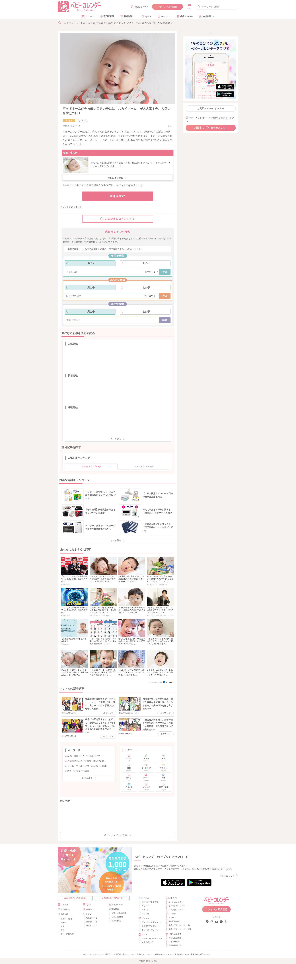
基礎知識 (128, 16)
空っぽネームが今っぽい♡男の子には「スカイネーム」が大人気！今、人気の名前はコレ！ (132, 22)
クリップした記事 (117, 835)
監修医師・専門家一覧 (113, 898)
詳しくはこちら (227, 875)
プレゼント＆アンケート (152, 922)
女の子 (146, 263)
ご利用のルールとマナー (210, 108)
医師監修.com (174, 921)
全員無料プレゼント (150, 926)
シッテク (172, 914)
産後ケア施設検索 (119, 913)
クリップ (109, 713)
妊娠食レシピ (91, 922)
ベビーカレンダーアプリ (152, 938)
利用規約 (194, 954)
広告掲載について (182, 954)
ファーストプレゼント (151, 930)
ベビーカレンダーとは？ (93, 954)
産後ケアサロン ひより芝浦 (179, 929)
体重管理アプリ (148, 942)
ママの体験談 (82, 771)
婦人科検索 (116, 921)
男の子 (91, 263)
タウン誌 (145, 914)
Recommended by (155, 682)
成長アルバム (186, 16)
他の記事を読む (115, 178)
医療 (69, 771)
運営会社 (108, 954)
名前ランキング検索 (150, 902)
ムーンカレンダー (176, 902)
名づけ (84, 120)
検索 (164, 271)
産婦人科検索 (117, 917)
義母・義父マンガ (95, 761)
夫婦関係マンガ (74, 761)
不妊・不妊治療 (67, 934)
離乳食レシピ (91, 918)
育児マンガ (94, 755)
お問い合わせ (204, 954)
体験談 (89, 909)
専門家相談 (108, 16)
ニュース (89, 16)
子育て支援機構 (175, 938)
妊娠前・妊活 (66, 919)
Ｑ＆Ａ (148, 16)
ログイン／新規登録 (167, 6)
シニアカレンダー (176, 910)
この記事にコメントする (120, 218)
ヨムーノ (172, 917)
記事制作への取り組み (76, 898)
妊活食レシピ (91, 925)
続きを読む (117, 196)
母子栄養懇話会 (175, 945)
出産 (104, 765)
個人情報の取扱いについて (125, 954)
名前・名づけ (70, 152)
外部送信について (144, 954)
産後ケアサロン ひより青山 (179, 925)
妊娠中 (63, 923)
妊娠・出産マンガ (76, 755)
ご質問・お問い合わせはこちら (210, 127)
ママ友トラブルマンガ (78, 765)
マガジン (145, 910)
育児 (62, 930)
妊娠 (95, 765)
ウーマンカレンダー (177, 906)
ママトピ (80, 22)
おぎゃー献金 (174, 942)
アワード (145, 906)
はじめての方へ (141, 6)
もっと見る (115, 439)
